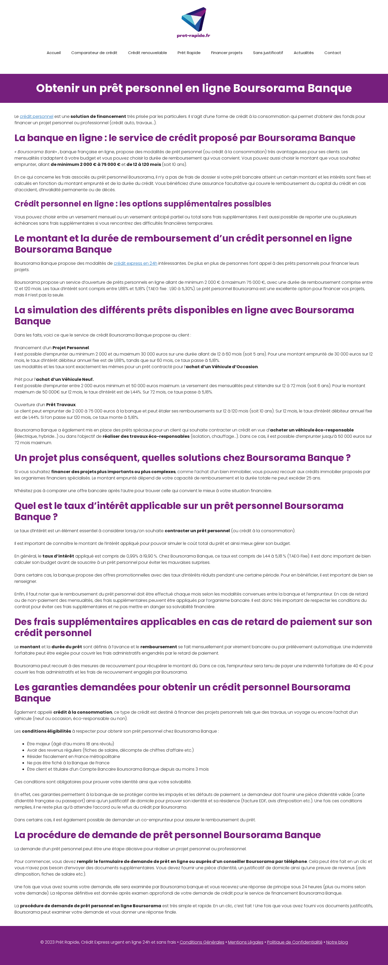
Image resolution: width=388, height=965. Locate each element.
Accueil (54, 52)
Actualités (304, 52)
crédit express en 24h (135, 263)
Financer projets (227, 52)
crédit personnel (36, 116)
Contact (332, 52)
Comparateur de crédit (94, 52)
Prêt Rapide (189, 52)
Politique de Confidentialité (295, 942)
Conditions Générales (202, 942)
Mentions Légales (245, 942)
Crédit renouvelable (147, 52)
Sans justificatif (268, 52)
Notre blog (337, 942)
